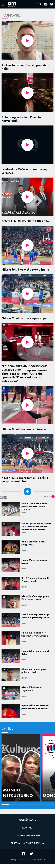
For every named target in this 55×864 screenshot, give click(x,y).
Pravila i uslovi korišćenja (27, 843)
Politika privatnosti (27, 835)
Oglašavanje (27, 820)
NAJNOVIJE (11, 15)
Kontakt (27, 827)
